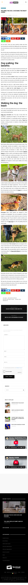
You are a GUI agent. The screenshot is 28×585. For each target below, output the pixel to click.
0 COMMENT (9, 15)
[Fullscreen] (23, 447)
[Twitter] (8, 38)
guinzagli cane (18, 299)
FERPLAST (23, 572)
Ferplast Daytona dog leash (8, 299)
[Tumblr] (22, 38)
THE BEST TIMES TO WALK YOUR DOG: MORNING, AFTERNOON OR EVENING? (17, 418)
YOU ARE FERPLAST (6, 560)
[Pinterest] (18, 38)
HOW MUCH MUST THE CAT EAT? (17, 402)
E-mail (5, 356)
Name (5, 351)
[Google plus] (13, 38)
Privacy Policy (19, 367)
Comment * (6, 334)
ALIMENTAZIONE (6, 538)
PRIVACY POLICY (14, 572)
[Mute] (21, 447)
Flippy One (3, 114)
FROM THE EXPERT (6, 552)
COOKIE (19, 572)
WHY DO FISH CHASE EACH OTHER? (18, 424)
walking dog (5, 300)
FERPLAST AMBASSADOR (7, 546)
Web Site (5, 362)
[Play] (6, 447)
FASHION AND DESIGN (6, 543)
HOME (5, 572)
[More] (8, 41)
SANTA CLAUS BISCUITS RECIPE (17, 410)
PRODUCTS (3, 8)
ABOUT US (9, 572)
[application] (15, 442)
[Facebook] (3, 38)
